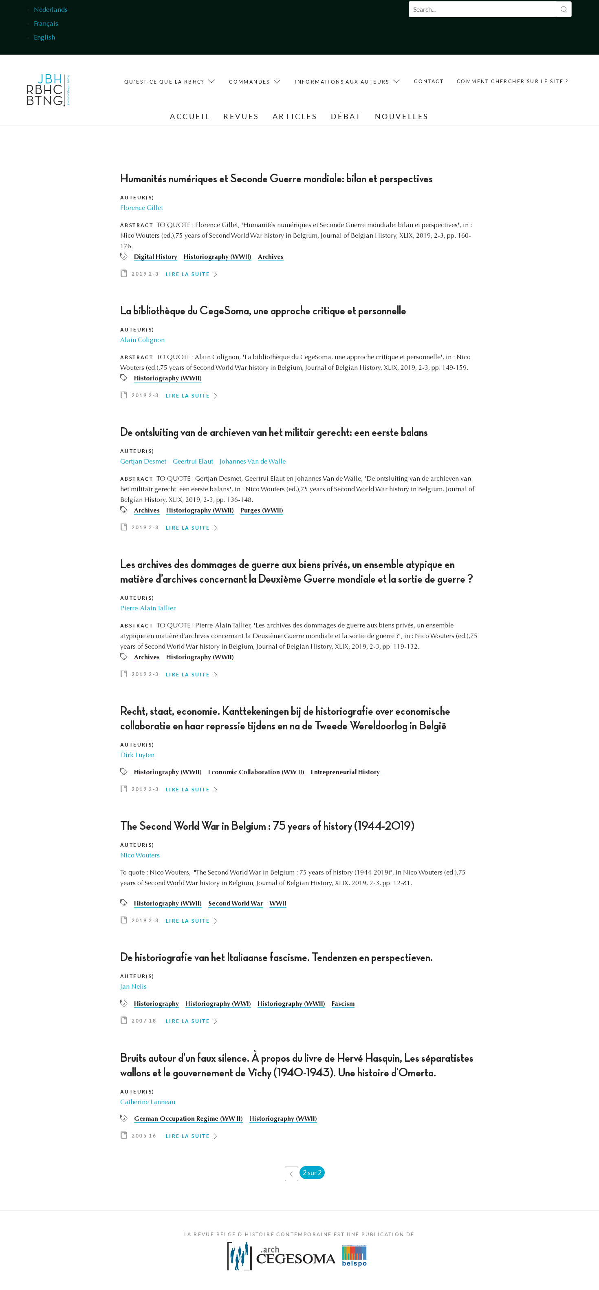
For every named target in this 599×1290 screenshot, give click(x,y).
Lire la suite (188, 274)
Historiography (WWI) (218, 1004)
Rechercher (564, 9)
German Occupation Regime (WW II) (188, 1119)
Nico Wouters (140, 856)
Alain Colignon (142, 340)
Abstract (136, 225)
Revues (241, 116)
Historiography (156, 1004)
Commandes (249, 81)
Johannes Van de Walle (253, 462)
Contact (429, 81)
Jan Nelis (133, 987)
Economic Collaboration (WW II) (256, 772)
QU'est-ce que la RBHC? (164, 81)
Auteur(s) (137, 197)
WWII (277, 904)
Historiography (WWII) (217, 257)
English (44, 38)
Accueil (190, 116)
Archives (271, 257)
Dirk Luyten (137, 755)
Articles (295, 116)
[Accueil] (48, 92)
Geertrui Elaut (193, 462)
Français (46, 24)
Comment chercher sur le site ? (512, 81)
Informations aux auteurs (342, 81)
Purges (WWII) (261, 511)
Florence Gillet (141, 208)
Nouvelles (402, 116)
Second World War (235, 904)
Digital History (155, 257)
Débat (346, 116)
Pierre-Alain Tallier (148, 608)
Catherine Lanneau (147, 1102)
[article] (299, 228)
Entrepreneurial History (345, 772)
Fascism (343, 1004)
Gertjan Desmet (143, 462)
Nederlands (51, 10)
